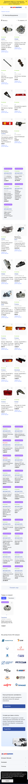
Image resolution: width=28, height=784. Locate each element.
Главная (3, 11)
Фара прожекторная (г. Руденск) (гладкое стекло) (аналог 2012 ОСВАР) (20, 310)
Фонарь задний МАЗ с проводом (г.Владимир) (20, 375)
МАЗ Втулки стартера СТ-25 (20, 76)
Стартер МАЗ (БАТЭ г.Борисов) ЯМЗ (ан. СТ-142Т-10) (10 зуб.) (20, 245)
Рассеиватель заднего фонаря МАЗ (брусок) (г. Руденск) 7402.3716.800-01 (7, 139)
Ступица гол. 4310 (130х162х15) (8, 560)
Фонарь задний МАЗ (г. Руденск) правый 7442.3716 (7, 375)
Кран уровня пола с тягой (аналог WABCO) (7, 449)
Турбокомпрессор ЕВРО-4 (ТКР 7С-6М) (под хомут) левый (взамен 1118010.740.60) (8, 544)
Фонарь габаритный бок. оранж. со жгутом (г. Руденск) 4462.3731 (7, 343)
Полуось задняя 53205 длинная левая (7, 496)
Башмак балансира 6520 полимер (20, 528)
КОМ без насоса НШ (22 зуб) (8, 178)
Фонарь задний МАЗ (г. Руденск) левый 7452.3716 (20, 343)
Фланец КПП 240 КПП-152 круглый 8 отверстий (20, 464)
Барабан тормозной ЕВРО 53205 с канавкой (19, 496)
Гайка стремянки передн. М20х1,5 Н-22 (8, 463)
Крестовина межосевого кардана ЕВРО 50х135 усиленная (8, 480)
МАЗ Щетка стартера (7, 108)
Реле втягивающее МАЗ (19, 137)
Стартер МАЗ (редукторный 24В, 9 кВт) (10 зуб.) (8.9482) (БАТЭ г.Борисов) (7, 311)
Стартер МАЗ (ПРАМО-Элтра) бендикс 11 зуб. (20, 278)
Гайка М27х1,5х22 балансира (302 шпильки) (19, 478)
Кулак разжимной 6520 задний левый (20, 434)
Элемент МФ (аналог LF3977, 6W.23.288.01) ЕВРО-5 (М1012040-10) (7, 512)
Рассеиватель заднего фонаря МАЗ (20, 106)
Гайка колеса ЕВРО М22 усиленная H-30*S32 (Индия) (8, 214)
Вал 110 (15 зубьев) (8, 527)
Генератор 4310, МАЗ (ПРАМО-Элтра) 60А (20, 43)
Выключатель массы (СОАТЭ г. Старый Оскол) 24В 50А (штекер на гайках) (6, 45)
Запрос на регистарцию (4, 51)
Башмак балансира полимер (8, 434)
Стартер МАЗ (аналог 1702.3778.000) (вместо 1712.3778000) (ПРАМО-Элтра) (7, 246)
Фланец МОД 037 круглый (19, 448)
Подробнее (7, 706)
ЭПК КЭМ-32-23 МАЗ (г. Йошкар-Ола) (20, 406)
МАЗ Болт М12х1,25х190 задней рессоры (7, 77)
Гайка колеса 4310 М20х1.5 (19, 510)
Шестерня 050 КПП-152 (19, 541)
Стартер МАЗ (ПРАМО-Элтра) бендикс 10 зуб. (7, 278)
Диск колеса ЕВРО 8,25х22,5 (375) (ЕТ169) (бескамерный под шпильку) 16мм (8, 196)
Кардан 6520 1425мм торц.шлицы (18, 178)
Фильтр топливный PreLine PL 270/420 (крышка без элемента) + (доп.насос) (18, 193)
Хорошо (7, 780)
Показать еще (14, 587)
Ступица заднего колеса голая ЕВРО (20, 560)
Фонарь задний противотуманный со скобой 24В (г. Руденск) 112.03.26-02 (7, 408)
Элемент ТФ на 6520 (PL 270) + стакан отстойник (19, 575)
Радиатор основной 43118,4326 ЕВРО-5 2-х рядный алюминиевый (8, 576)
